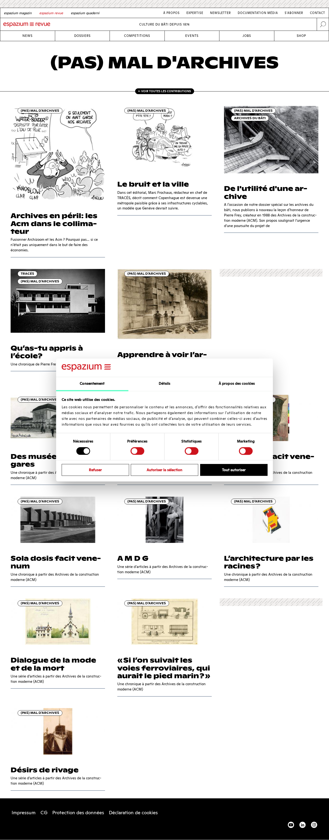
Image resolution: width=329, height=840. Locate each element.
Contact (317, 13)
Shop (301, 35)
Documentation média (258, 13)
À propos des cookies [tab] (237, 383)
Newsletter (220, 13)
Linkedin (302, 824)
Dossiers (82, 35)
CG (43, 812)
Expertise (194, 13)
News (27, 35)
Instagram (314, 824)
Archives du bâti (250, 118)
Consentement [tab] (92, 383)
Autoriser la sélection (164, 469)
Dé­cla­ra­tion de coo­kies (133, 812)
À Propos (171, 13)
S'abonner (294, 13)
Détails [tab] (165, 383)
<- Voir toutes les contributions (164, 91)
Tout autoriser (234, 469)
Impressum (24, 812)
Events (191, 35)
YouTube (291, 824)
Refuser (95, 469)
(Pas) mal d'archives (40, 111)
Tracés (27, 274)
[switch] (137, 451)
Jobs (247, 35)
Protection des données (78, 812)
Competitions (137, 35)
